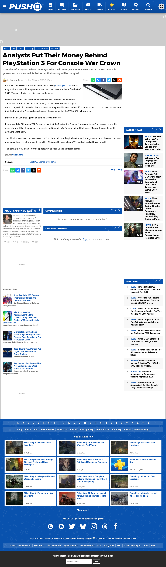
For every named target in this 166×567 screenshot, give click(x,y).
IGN (99, 545)
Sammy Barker (16, 80)
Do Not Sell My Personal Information (121, 538)
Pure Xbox (38, 545)
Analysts (54, 49)
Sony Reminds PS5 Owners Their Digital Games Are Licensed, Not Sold (26, 298)
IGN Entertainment (67, 538)
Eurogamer (109, 545)
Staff (36, 429)
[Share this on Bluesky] (98, 80)
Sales (21, 49)
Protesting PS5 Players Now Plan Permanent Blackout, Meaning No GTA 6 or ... (144, 300)
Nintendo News (87, 545)
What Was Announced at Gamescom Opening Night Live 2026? (142, 374)
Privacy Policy (86, 429)
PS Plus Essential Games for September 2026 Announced (145, 331)
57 (140, 235)
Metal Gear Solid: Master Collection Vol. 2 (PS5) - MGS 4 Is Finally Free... (145, 363)
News (6, 49)
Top (20, 429)
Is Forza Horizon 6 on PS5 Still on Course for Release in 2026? (146, 352)
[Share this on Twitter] (109, 80)
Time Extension (53, 545)
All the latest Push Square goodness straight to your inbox (83, 555)
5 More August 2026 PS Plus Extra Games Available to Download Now (145, 322)
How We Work (47, 429)
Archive (127, 429)
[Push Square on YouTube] (61, 527)
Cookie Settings (141, 429)
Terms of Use (102, 429)
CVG (146, 545)
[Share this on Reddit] (119, 80)
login (85, 239)
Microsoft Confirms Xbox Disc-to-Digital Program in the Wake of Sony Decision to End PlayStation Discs (27, 336)
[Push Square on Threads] (105, 527)
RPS (153, 545)
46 (140, 208)
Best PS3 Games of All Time (43, 162)
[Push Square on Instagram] (94, 527)
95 (140, 182)
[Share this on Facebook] (103, 80)
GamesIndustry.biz (132, 545)
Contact (73, 429)
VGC (119, 545)
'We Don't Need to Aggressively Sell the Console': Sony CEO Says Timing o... (144, 385)
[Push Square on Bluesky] (83, 527)
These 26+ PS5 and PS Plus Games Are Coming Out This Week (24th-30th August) (145, 311)
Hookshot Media (43, 538)
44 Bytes (88, 538)
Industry (29, 49)
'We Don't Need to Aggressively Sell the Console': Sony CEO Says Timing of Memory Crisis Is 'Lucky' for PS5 (21, 317)
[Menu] (4, 6)
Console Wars (42, 49)
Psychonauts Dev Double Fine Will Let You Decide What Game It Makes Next (27, 366)
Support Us (62, 429)
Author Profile (12, 242)
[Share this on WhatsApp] (93, 80)
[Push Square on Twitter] (72, 527)
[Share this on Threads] (114, 80)
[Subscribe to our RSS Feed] (50, 527)
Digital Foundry (71, 545)
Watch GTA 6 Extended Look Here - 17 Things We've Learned (144, 341)
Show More (82, 510)
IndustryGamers (63, 85)
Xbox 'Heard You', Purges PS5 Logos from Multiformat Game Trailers (27, 351)
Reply (36, 242)
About (28, 429)
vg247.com (17, 155)
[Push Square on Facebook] (115, 527)
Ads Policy (116, 429)
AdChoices (100, 538)
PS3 (13, 49)
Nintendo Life (24, 545)
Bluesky (25, 242)
